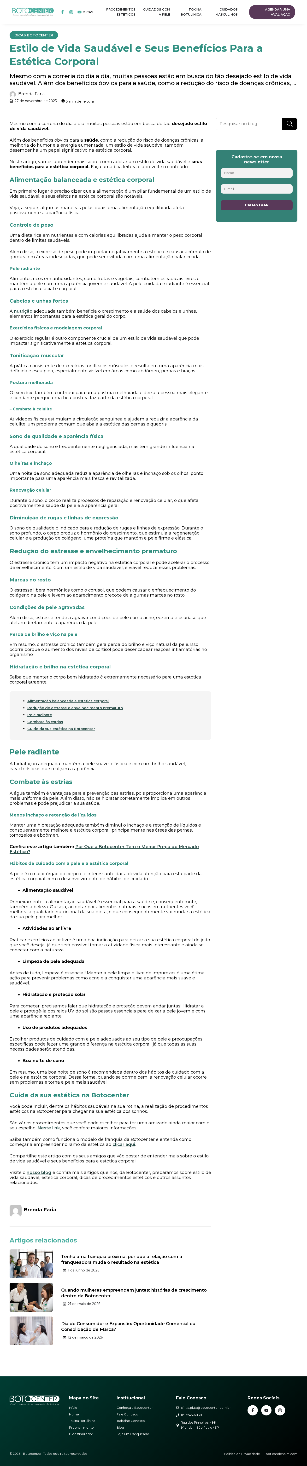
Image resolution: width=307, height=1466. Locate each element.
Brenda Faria (31, 93)
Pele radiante (39, 715)
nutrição (23, 311)
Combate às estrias (45, 721)
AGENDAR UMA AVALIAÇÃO (277, 11)
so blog (43, 1172)
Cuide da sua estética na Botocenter (61, 728)
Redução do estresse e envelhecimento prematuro (75, 708)
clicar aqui (123, 1144)
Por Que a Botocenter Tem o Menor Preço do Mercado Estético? (104, 849)
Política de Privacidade (242, 1454)
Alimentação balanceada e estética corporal (68, 701)
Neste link (48, 1128)
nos (31, 1172)
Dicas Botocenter (33, 35)
